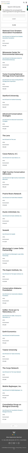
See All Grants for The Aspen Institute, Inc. (13, 274)
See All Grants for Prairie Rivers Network (12, 197)
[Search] (24, 2)
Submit (14, 18)
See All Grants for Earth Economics (11, 335)
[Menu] (26, 2)
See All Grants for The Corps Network (12, 372)
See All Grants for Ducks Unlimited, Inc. (12, 215)
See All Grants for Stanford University (12, 99)
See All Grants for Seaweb (9, 234)
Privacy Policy (19, 447)
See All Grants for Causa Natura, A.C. (11, 157)
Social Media (23, 440)
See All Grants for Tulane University (11, 353)
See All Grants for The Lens (9, 139)
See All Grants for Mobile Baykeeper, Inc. (12, 390)
